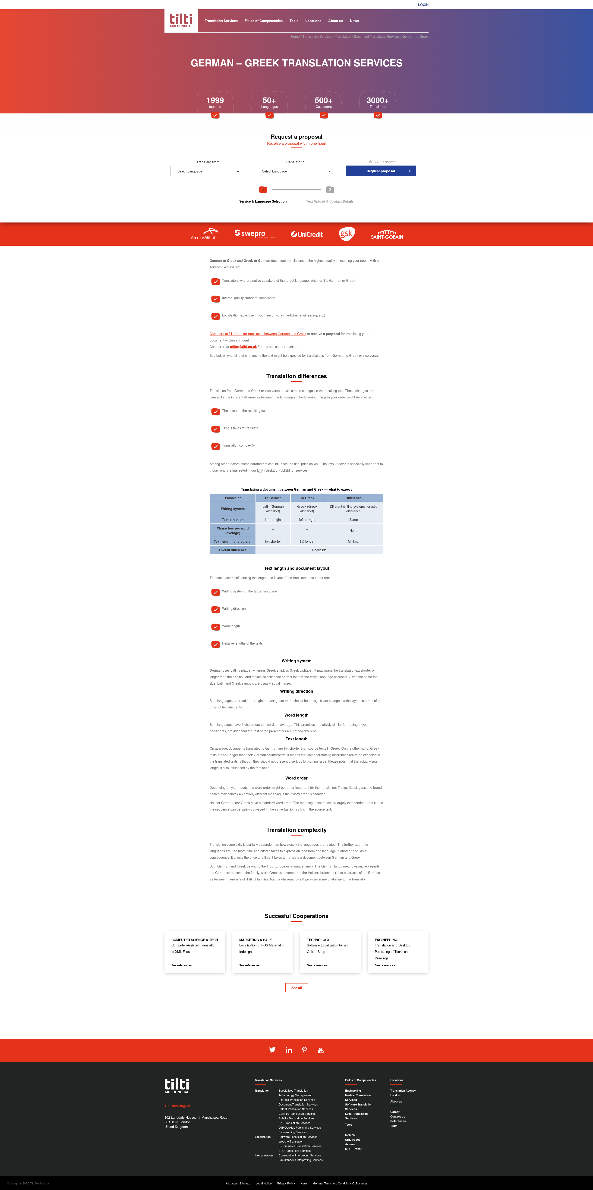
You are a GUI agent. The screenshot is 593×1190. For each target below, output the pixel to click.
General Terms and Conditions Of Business (340, 1183)
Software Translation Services (358, 1106)
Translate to (295, 162)
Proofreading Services (293, 1132)
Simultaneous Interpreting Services (301, 1160)
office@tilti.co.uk (243, 346)
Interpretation (264, 1155)
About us (335, 20)
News (354, 20)
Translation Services (221, 20)
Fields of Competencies (264, 20)
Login (423, 4)
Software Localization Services (298, 1137)
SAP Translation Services (294, 1123)
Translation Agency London (403, 1092)
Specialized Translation (293, 1090)
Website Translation (291, 1141)
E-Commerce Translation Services (300, 1146)
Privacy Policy (286, 1183)
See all (296, 987)
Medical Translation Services (358, 1097)
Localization (263, 1137)
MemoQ (350, 1135)
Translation (343, 36)
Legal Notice (264, 1183)
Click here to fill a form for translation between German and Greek (258, 333)
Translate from (208, 162)
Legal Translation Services (356, 1116)
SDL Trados (352, 1139)
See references (181, 965)
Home (295, 36)
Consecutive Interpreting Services (300, 1155)
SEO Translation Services (295, 1150)
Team (393, 1126)
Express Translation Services (297, 1100)
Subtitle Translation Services (296, 1118)
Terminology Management (295, 1095)
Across (350, 1144)
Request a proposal (412, 11)
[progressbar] (296, 194)
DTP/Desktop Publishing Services (300, 1127)
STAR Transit (353, 1149)
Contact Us (397, 1116)
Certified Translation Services (297, 1113)
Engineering (353, 1090)
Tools (294, 20)
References (398, 1121)
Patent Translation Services (296, 1109)
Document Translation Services (377, 36)
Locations (313, 20)
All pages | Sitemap (238, 1183)
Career (395, 1112)
